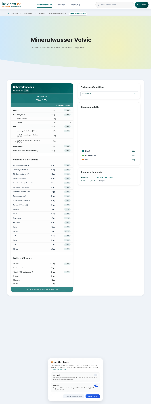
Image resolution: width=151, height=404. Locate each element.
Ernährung (75, 5)
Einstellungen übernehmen (73, 396)
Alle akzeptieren (93, 396)
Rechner (61, 5)
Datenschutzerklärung (58, 369)
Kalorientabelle (44, 5)
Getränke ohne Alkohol (105, 177)
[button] (135, 93)
